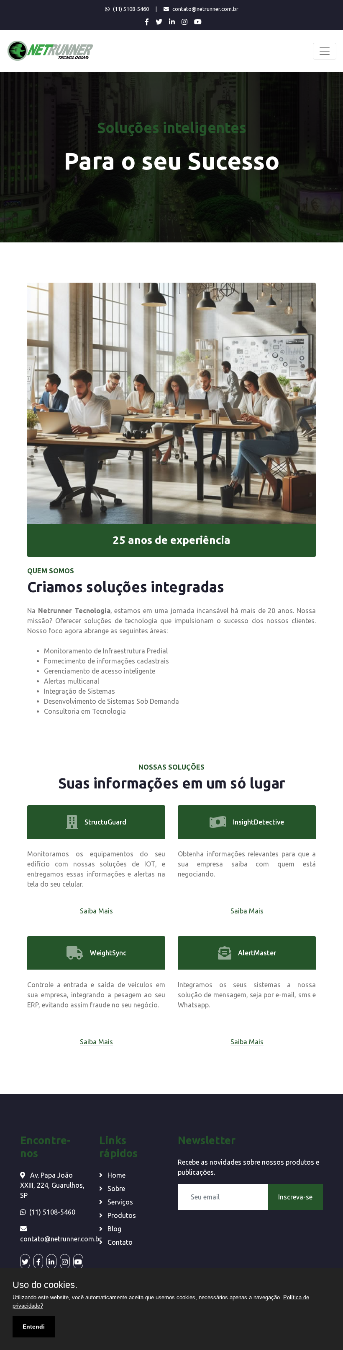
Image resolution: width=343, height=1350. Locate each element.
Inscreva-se (295, 1197)
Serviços (119, 1202)
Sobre (115, 1188)
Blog (113, 1229)
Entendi (34, 1326)
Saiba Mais (96, 911)
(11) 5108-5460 (131, 9)
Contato (119, 1242)
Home (115, 1175)
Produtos (121, 1215)
